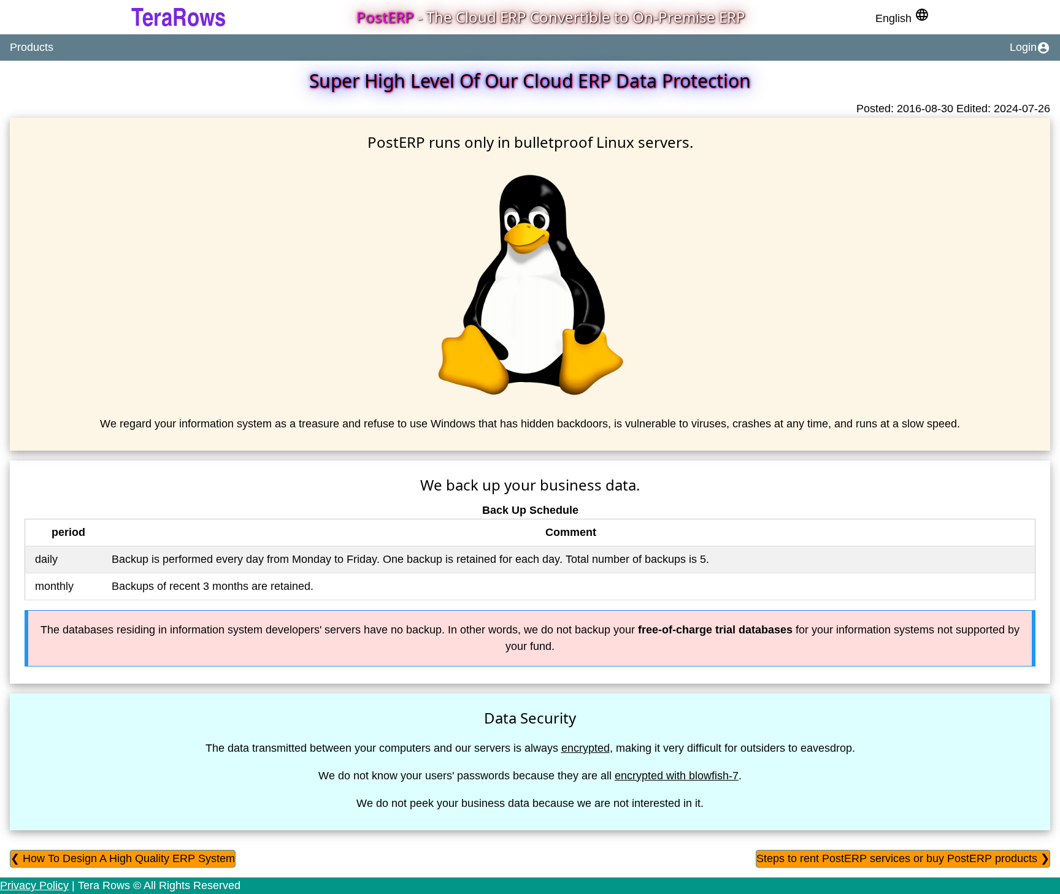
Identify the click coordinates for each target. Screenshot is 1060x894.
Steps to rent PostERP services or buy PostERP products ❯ (903, 858)
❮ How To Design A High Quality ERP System (122, 858)
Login (1030, 48)
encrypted (585, 748)
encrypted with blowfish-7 (677, 776)
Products (31, 47)
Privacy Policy (34, 885)
